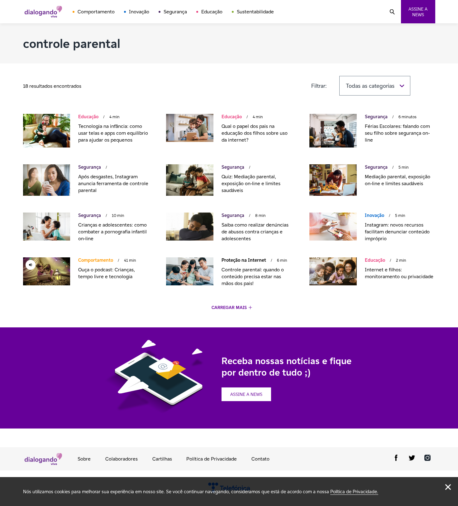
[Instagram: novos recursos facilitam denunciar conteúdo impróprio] (332, 227)
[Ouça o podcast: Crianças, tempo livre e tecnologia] (46, 272)
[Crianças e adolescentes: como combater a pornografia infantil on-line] (46, 227)
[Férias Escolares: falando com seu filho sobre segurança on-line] (332, 131)
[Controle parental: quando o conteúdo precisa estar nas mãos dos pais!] (189, 272)
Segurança (175, 11)
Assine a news (417, 11)
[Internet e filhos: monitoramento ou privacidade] (332, 272)
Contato (260, 459)
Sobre (84, 459)
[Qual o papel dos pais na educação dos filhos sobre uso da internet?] (189, 128)
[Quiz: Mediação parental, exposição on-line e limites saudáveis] (189, 180)
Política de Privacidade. (354, 491)
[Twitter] (412, 459)
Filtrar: (319, 85)
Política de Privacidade (211, 459)
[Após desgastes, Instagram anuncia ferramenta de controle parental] (46, 180)
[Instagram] (427, 459)
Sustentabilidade (255, 11)
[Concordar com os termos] (448, 487)
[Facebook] (396, 459)
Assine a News (246, 394)
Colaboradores (121, 459)
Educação (211, 11)
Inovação (139, 11)
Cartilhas (162, 459)
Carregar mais (229, 307)
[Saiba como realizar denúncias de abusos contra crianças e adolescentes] (189, 227)
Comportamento (96, 11)
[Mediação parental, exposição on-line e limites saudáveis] (332, 180)
